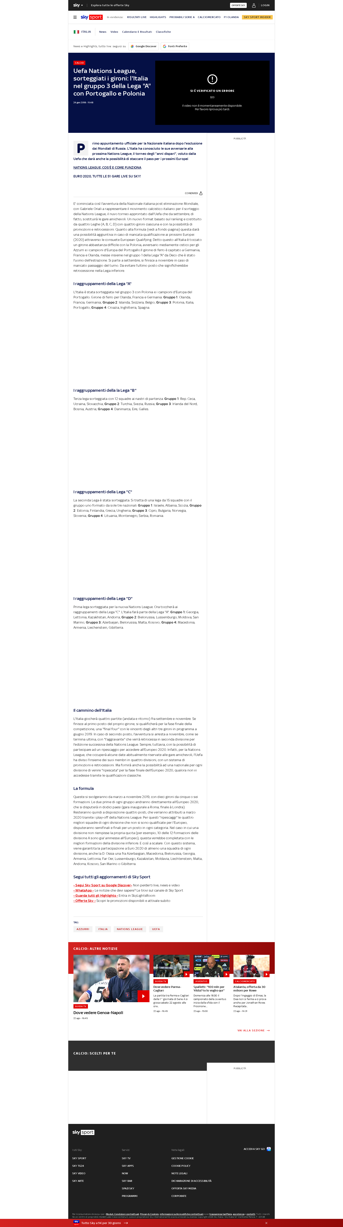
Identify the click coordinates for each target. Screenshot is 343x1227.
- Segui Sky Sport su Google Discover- (102, 885)
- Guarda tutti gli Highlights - (95, 896)
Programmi (129, 1195)
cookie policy (181, 1165)
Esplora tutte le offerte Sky (110, 5)
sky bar (127, 1180)
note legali (179, 1173)
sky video (78, 1173)
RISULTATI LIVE (137, 17)
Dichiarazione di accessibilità (191, 1180)
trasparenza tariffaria (220, 1214)
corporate (179, 1195)
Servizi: (126, 1149)
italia (103, 929)
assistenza (238, 1214)
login (265, 5)
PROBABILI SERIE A (182, 17)
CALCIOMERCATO (209, 17)
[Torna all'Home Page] (92, 17)
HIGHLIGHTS (158, 17)
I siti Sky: (77, 1149)
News (103, 31)
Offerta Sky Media (184, 1188)
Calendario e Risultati (137, 31)
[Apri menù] (75, 17)
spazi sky (128, 1188)
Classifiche (163, 31)
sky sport (79, 1158)
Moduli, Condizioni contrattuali (122, 1214)
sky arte (78, 1180)
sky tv (126, 1158)
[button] (165, 1223)
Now (125, 1173)
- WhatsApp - (83, 890)
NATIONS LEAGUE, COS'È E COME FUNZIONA (107, 168)
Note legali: (178, 1149)
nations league (130, 929)
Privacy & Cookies (149, 1214)
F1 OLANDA (231, 17)
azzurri (83, 929)
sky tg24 (78, 1165)
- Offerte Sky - (84, 901)
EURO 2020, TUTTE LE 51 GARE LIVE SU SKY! (107, 176)
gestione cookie (183, 1158)
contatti (251, 1214)
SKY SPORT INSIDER (257, 17)
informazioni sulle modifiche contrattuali (181, 1214)
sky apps (128, 1165)
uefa (156, 929)
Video (114, 31)
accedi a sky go (254, 1148)
